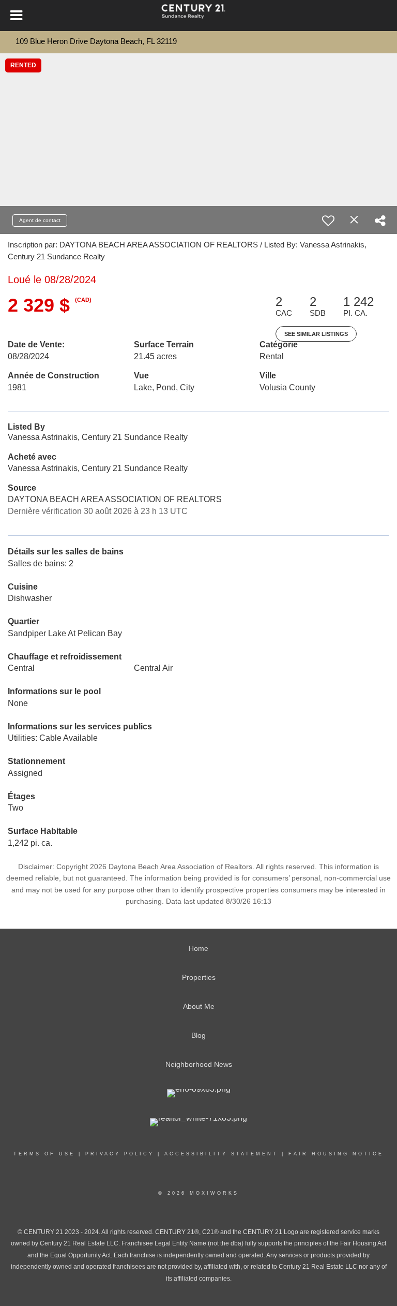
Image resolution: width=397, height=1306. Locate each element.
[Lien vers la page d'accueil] (198, 15)
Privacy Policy (119, 1153)
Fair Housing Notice (336, 1153)
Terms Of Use (44, 1153)
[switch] (328, 220)
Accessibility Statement (221, 1153)
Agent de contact (39, 220)
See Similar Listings (316, 334)
